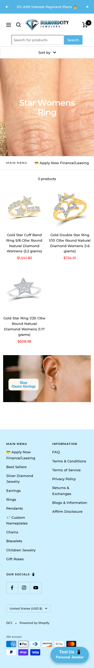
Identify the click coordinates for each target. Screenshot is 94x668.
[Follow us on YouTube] (36, 588)
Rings (11, 499)
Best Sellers (16, 467)
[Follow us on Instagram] (24, 588)
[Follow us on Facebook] (12, 588)
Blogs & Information (69, 502)
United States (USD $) (26, 608)
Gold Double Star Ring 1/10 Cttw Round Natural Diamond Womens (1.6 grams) (70, 243)
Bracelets (14, 541)
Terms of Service (66, 470)
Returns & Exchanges (61, 491)
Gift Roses (15, 559)
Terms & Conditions (69, 461)
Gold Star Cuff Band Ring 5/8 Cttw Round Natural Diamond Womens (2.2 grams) (24, 243)
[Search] (18, 24)
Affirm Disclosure (67, 511)
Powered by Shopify (34, 623)
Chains (12, 532)
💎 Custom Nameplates (17, 520)
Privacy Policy (64, 479)
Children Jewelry (21, 550)
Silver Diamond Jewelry (19, 479)
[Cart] (85, 24)
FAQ (56, 452)
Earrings (13, 490)
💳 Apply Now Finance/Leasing (61, 163)
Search (73, 40)
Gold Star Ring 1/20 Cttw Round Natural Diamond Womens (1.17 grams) (24, 326)
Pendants (14, 508)
